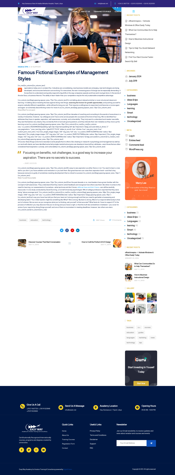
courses (148, 327)
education (34, 220)
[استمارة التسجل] (133, 11)
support (37, 67)
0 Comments (116, 220)
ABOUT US (85, 11)
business (23, 220)
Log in (132, 136)
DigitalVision (67, 469)
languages (131, 338)
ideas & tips (23, 67)
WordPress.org (136, 149)
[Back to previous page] (70, 243)
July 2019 (133, 81)
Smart (130, 112)
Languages (132, 104)
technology (46, 220)
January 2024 (135, 76)
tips (140, 343)
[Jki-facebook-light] (21, 449)
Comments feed (136, 145)
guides (140, 332)
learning (131, 108)
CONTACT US (120, 11)
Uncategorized (134, 121)
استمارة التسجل (142, 11)
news (153, 338)
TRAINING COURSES (102, 11)
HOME (75, 11)
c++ (139, 327)
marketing (142, 338)
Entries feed (134, 140)
